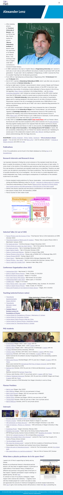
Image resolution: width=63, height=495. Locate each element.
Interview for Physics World (49, 184)
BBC (45, 485)
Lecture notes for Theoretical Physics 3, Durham (20, 323)
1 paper (29, 343)
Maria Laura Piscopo (12, 360)
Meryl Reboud (10, 391)
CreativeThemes (37, 493)
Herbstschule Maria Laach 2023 (15, 279)
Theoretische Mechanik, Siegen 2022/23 (11, 305)
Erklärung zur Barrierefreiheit (30, 492)
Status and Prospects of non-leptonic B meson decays (22, 288)
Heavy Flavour (19, 91)
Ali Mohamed (10, 343)
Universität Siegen (7, 492)
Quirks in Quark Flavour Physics (15, 273)
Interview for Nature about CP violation (47, 182)
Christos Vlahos (10, 352)
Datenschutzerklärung (18, 492)
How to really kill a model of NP (15, 262)
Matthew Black (10, 347)
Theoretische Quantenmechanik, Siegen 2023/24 (11, 299)
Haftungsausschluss (42, 492)
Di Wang (8, 349)
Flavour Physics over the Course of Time (18, 236)
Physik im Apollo (11, 420)
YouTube (13, 137)
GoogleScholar (7, 153)
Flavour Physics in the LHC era (15, 254)
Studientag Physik (11, 429)
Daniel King (9, 354)
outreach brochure (18, 435)
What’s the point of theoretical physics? (17, 447)
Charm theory (10, 258)
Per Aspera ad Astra (12, 244)
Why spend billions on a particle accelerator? (19, 451)
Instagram (20, 137)
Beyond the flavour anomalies (15, 275)
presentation (40, 435)
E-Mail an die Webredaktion (54, 492)
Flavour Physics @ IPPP (13, 256)
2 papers (32, 345)
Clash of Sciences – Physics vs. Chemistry (18, 425)
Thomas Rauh (10, 399)
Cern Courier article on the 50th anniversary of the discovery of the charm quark (29, 186)
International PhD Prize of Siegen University (33, 364)
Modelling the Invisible (12, 431)
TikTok (26, 137)
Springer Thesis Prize (25, 372)
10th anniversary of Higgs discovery (16, 422)
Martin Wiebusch (11, 401)
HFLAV (32, 182)
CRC (23, 142)
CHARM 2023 (10, 281)
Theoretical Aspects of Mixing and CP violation (20, 240)
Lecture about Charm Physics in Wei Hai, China (19, 319)
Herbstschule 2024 (11, 271)
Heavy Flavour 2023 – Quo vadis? (16, 283)
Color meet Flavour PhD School (15, 277)
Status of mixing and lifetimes (15, 252)
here (30, 117)
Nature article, (37, 184)
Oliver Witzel (10, 395)
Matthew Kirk (10, 368)
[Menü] (59, 2)
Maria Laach (13, 115)
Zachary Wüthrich (11, 345)
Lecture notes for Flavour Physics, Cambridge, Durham (22, 321)
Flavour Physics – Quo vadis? (14, 260)
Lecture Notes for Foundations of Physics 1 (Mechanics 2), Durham (25, 315)
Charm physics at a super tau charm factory (19, 246)
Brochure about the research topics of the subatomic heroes (23, 418)
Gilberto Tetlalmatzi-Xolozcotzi (15, 376)
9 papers (48, 360)
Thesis (51, 352)
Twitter (30, 137)
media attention (53, 121)
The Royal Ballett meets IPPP (14, 441)
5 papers (8, 378)
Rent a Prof (30, 140)
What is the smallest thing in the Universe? (18, 437)
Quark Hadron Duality (12, 250)
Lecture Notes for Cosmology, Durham (17, 317)
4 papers (45, 347)
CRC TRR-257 (39, 132)
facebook (36, 137)
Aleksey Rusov (10, 397)
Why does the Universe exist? (14, 443)
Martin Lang (9, 389)
